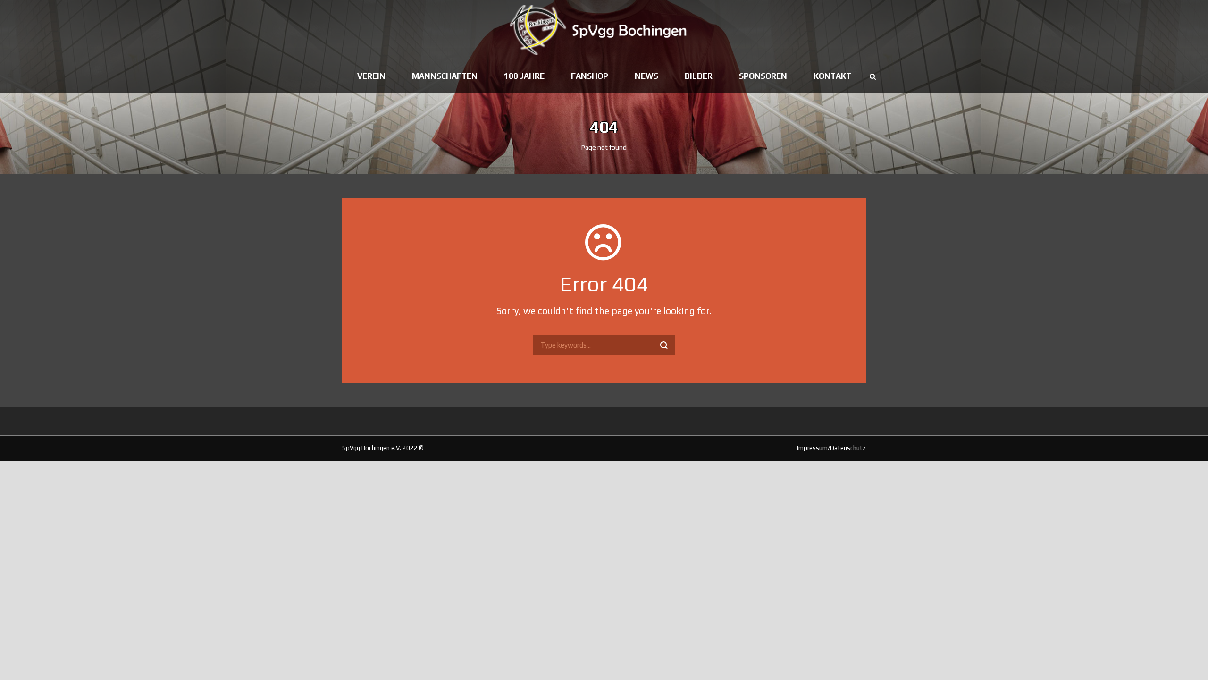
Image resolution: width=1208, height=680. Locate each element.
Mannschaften (445, 76)
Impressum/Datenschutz (831, 447)
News (646, 76)
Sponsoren (763, 76)
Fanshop (589, 76)
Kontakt (832, 76)
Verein (371, 76)
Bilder (699, 76)
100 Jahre (524, 76)
